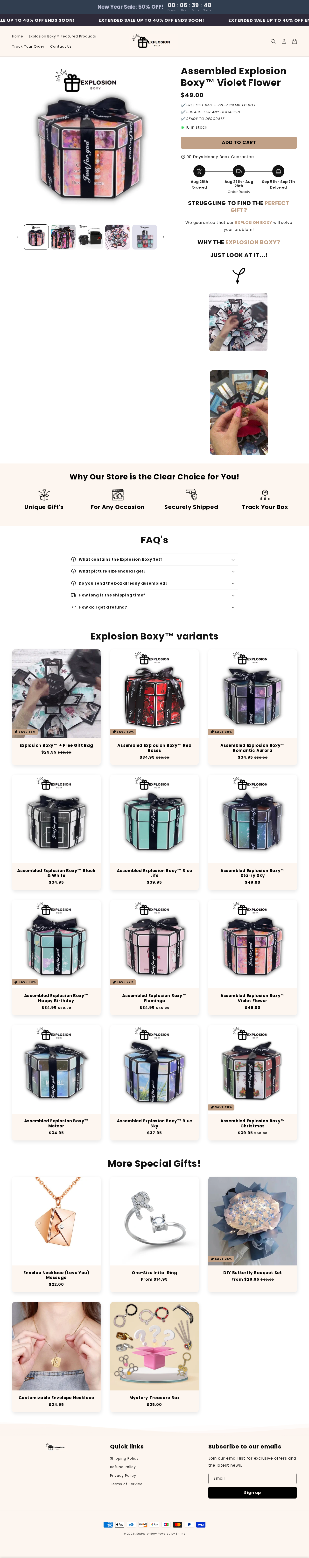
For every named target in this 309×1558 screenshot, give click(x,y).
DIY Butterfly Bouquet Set (252, 1272)
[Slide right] (163, 237)
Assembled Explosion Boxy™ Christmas (252, 1123)
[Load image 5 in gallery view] (144, 237)
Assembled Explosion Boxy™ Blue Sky (154, 1123)
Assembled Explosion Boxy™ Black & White (56, 873)
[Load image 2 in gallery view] (63, 237)
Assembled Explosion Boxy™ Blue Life (154, 873)
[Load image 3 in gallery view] (90, 237)
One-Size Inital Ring (154, 1272)
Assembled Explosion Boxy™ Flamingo (154, 998)
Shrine (180, 1534)
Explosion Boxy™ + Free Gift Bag (56, 745)
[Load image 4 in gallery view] (117, 237)
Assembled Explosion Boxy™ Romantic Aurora (252, 748)
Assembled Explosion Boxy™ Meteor (56, 1123)
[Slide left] (17, 237)
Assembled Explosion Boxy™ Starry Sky (252, 873)
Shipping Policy (124, 1458)
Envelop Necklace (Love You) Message (56, 1275)
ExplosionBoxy (146, 1534)
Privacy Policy (123, 1475)
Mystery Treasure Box (154, 1397)
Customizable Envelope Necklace (56, 1397)
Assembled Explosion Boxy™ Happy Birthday (56, 998)
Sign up (252, 1492)
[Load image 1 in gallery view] (36, 237)
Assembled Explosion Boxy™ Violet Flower (252, 998)
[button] (273, 41)
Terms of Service (126, 1484)
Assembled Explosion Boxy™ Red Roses (154, 748)
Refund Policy (123, 1466)
